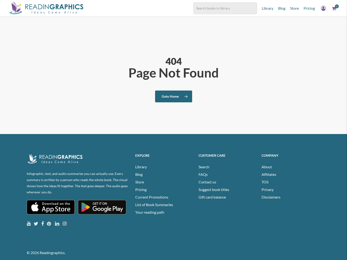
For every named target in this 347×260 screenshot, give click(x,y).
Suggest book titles (214, 189)
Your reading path (149, 212)
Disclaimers (271, 197)
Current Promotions (151, 197)
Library (141, 167)
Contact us (207, 182)
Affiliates (269, 174)
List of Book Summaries (154, 204)
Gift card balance (212, 197)
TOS (265, 182)
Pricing (141, 189)
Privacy (268, 189)
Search (204, 167)
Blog (139, 174)
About (267, 167)
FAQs (203, 174)
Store (139, 182)
